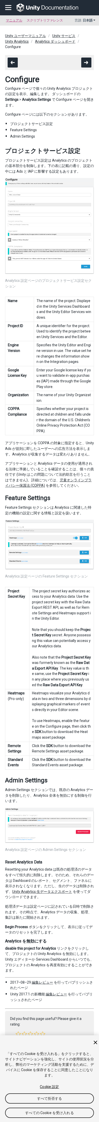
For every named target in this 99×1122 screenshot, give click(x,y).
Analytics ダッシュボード (55, 41)
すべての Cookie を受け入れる (49, 1113)
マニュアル (14, 20)
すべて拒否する (49, 1098)
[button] (18, 1034)
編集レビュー (42, 982)
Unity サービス (63, 36)
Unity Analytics (17, 41)
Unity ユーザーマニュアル (25, 36)
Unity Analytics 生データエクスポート (42, 892)
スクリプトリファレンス (45, 20)
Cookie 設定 (49, 1087)
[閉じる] (95, 1042)
